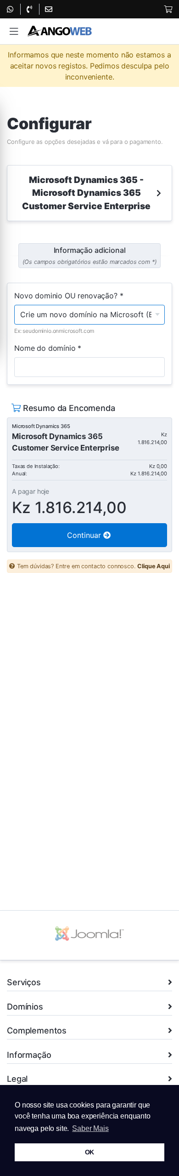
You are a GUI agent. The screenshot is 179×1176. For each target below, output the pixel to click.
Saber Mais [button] (90, 1128)
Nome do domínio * (47, 348)
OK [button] (90, 1152)
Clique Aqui (153, 566)
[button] (14, 31)
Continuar (85, 535)
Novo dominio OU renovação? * (68, 295)
